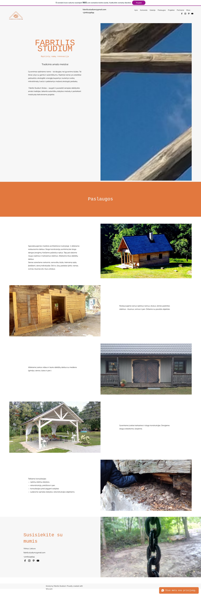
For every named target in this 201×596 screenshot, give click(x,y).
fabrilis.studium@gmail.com (94, 9)
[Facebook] (182, 13)
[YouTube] (192, 13)
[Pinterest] (189, 13)
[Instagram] (185, 13)
